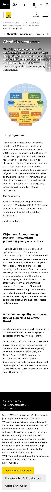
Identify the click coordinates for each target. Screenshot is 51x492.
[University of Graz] (7, 15)
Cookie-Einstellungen (16, 485)
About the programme (19, 34)
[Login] (47, 4)
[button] (5, 4)
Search (36, 16)
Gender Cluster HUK (13, 348)
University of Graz (11, 22)
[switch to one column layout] (25, 4)
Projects (39, 34)
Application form (11, 221)
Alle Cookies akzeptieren (18, 470)
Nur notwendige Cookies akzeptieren (24, 478)
